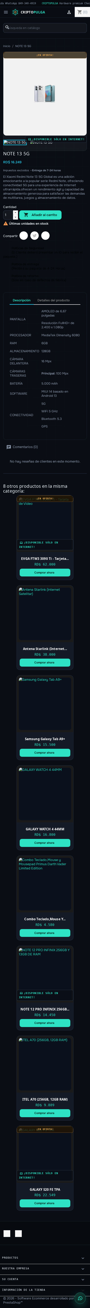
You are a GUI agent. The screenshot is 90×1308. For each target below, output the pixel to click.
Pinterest (45, 235)
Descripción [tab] (22, 300)
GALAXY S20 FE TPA (45, 1189)
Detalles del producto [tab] (53, 300)
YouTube (7, 1233)
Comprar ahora (44, 572)
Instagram (18, 1233)
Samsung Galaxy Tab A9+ (45, 739)
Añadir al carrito (40, 214)
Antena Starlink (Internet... (45, 649)
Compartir (23, 235)
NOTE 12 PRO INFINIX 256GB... (45, 1009)
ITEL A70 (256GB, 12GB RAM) (45, 1099)
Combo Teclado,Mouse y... (45, 919)
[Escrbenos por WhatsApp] (80, 1298)
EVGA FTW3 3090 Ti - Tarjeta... (45, 558)
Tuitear (34, 235)
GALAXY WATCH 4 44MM (45, 829)
